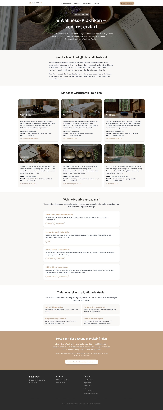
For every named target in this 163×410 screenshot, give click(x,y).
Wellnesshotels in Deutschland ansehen (80, 362)
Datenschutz (88, 385)
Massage (49, 223)
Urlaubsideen (87, 3)
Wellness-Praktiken (62, 380)
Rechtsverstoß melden (91, 394)
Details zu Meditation (113, 138)
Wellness (96, 3)
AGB (85, 388)
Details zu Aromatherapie (28, 138)
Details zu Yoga (111, 184)
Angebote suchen (66, 3)
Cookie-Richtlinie (89, 391)
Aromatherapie (51, 276)
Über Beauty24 (88, 380)
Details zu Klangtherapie (71, 184)
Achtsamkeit (60, 258)
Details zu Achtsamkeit (27, 184)
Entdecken (77, 3)
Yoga (48, 241)
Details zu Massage (69, 138)
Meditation (50, 258)
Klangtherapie (60, 223)
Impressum (87, 383)
